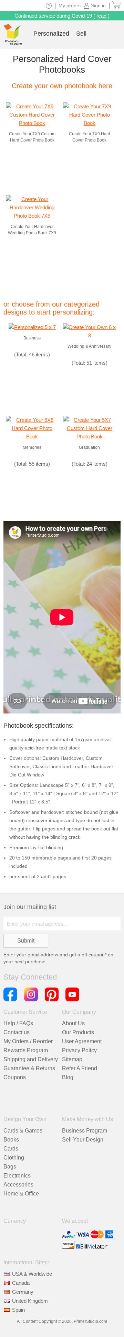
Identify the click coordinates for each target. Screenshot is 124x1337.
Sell (81, 33)
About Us (73, 1023)
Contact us (16, 1032)
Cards (10, 1149)
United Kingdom (30, 1301)
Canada (21, 1283)
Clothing (13, 1158)
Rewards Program (25, 1050)
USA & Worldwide (32, 1274)
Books (11, 1140)
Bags (9, 1167)
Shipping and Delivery (30, 1059)
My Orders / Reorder (28, 1041)
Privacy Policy (79, 1050)
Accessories (18, 1185)
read (101, 16)
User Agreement (82, 1041)
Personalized (51, 33)
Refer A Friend (79, 1068)
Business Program (84, 1131)
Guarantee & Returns (29, 1068)
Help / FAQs (18, 1023)
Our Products (78, 1032)
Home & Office (21, 1194)
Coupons (14, 1077)
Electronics (17, 1176)
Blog (67, 1077)
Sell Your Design (82, 1140)
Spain (18, 1310)
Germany (22, 1292)
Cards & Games (22, 1131)
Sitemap (72, 1059)
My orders (70, 5)
